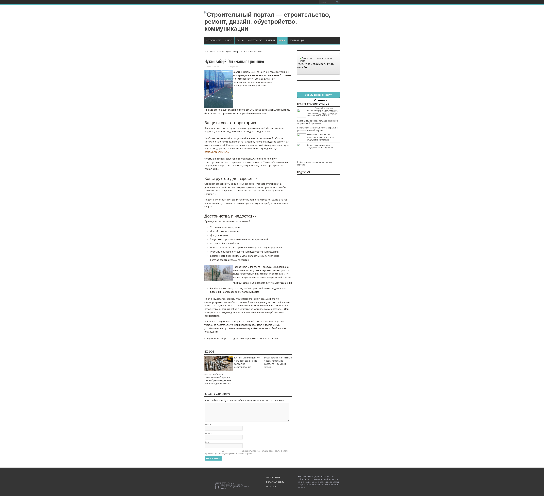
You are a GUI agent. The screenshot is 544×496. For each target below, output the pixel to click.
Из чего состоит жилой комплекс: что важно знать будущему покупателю (320, 137)
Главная (211, 51)
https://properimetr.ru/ (216, 151)
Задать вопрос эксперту (318, 94)
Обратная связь (275, 482)
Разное (282, 40)
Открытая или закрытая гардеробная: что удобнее (320, 146)
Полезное (270, 40)
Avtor (218, 67)
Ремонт (228, 40)
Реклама (271, 486)
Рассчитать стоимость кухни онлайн (315, 65)
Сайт (207, 442)
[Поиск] (337, 2)
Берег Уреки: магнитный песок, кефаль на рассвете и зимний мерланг (278, 362)
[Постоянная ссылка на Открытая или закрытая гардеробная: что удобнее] (301, 151)
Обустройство (255, 40)
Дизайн (240, 40)
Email (207, 433)
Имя (207, 424)
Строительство (213, 40)
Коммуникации (297, 40)
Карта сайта (273, 477)
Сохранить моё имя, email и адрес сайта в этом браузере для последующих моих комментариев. (246, 452)
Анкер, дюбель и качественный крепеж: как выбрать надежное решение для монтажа (217, 378)
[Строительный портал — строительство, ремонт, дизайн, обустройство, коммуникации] (272, 28)
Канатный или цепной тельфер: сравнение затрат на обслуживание (317, 122)
